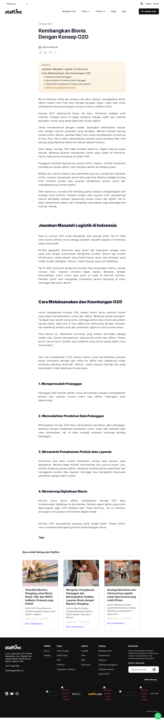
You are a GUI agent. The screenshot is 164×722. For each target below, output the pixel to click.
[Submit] (154, 669)
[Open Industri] (104, 11)
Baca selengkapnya (34, 623)
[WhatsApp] (40, 52)
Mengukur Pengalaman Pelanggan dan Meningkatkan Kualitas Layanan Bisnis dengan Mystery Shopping (80, 596)
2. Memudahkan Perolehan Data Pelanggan (65, 80)
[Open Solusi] (89, 11)
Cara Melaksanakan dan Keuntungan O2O (66, 73)
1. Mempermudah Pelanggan (58, 77)
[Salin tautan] (55, 52)
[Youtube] (11, 693)
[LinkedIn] (45, 52)
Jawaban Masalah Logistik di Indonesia (65, 69)
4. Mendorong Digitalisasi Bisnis (60, 87)
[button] (17, 4)
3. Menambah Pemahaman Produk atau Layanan (67, 84)
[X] (50, 52)
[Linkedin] (6, 693)
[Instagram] (17, 693)
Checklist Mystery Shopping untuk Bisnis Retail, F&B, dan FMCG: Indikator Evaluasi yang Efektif (39, 596)
